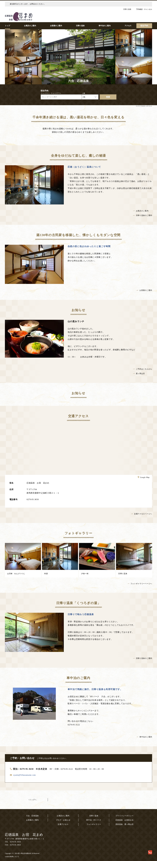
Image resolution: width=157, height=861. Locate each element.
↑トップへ (32, 800)
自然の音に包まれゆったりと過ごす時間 (89, 246)
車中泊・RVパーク (93, 820)
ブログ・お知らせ (63, 820)
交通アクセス (63, 824)
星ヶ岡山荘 (140, 373)
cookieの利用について (12, 856)
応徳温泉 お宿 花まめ (24, 835)
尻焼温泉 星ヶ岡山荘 (125, 824)
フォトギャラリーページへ (141, 584)
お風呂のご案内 (142, 211)
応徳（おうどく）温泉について (84, 167)
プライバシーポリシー (125, 816)
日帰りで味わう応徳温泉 (81, 614)
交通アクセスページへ (143, 514)
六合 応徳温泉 (32, 816)
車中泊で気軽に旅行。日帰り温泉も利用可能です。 (95, 689)
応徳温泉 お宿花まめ (125, 820)
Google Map (145, 477)
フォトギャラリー (94, 824)
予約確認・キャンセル (144, 9)
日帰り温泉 (93, 816)
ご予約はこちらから (144, 369)
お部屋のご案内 (145, 290)
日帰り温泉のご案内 (144, 215)
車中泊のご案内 (145, 737)
